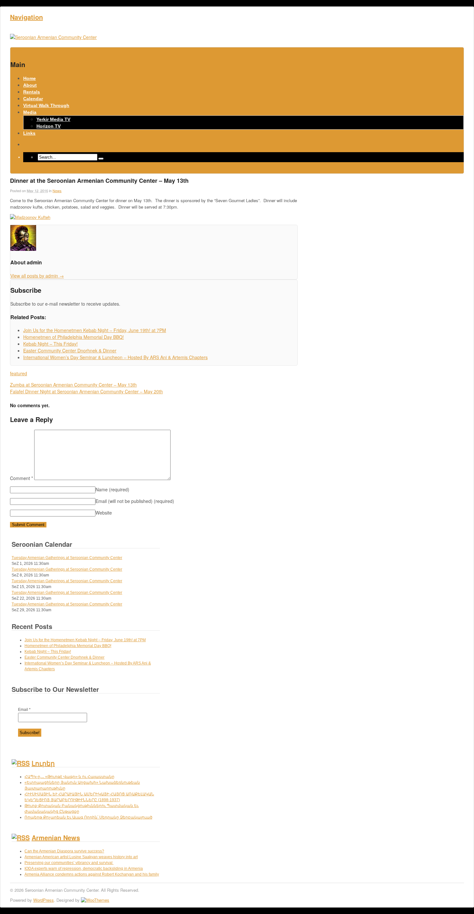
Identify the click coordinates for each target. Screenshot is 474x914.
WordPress (43, 900)
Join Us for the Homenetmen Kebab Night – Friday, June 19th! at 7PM (85, 640)
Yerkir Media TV (53, 119)
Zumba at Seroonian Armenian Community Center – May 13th (73, 384)
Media (29, 112)
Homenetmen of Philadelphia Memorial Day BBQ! (68, 646)
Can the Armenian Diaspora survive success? (64, 851)
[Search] (101, 159)
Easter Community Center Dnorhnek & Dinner (64, 657)
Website (103, 512)
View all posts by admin (37, 275)
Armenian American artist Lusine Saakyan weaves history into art (81, 857)
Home (29, 78)
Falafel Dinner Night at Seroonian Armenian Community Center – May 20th (86, 391)
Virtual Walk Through (46, 105)
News (57, 190)
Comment (21, 478)
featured (18, 373)
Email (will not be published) (134, 501)
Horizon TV (48, 126)
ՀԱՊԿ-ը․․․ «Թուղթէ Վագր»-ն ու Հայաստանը (69, 776)
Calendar (33, 98)
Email (24, 709)
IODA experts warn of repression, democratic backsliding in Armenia (84, 868)
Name (112, 489)
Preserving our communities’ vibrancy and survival (69, 862)
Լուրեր (43, 763)
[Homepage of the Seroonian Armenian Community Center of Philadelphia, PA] (53, 37)
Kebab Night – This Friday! (48, 651)
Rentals (31, 91)
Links (29, 133)
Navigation (26, 17)
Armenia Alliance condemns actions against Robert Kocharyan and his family (92, 874)
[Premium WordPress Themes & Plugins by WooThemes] (95, 900)
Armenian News (56, 837)
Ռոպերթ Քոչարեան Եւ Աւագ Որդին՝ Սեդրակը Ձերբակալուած (88, 817)
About (30, 85)
